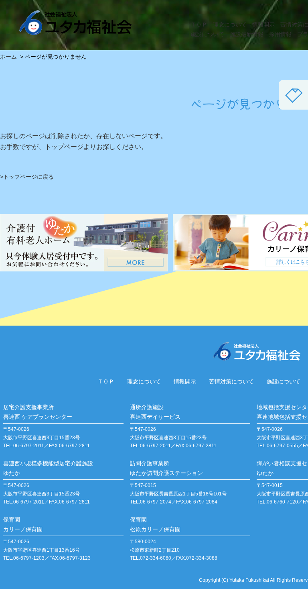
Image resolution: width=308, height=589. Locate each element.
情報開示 (263, 24)
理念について (230, 24)
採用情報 (280, 34)
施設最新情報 (246, 34)
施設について (207, 34)
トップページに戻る (28, 176)
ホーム (8, 56)
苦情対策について (231, 381)
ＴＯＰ (198, 24)
